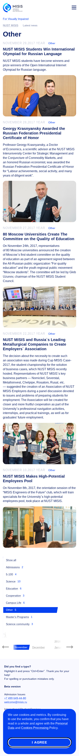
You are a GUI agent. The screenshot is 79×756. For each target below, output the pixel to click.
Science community (18, 624)
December (38, 647)
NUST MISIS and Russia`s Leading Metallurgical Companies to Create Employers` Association (34, 344)
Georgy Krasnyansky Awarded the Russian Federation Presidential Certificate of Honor (34, 133)
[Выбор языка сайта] (56, 6)
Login (65, 7)
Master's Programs (17, 616)
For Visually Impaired (16, 18)
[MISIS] (14, 7)
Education (12, 588)
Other (51, 43)
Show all (11, 560)
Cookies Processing (35, 727)
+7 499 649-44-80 (15, 698)
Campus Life (13, 602)
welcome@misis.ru (15, 702)
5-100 (9, 574)
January (59, 647)
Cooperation (13, 595)
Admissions (13, 567)
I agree (39, 742)
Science (11, 581)
